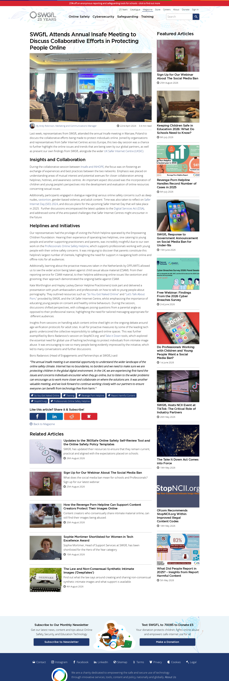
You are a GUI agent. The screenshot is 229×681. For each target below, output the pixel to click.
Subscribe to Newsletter (62, 642)
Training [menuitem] (147, 16)
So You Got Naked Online (46, 395)
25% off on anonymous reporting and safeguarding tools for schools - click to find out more (114, 3)
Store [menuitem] (157, 9)
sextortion (44, 199)
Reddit (72, 416)
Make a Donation (167, 642)
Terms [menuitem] (140, 662)
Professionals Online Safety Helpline (67, 246)
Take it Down (113, 336)
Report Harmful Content (123, 395)
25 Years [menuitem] (123, 9)
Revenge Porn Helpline (93, 395)
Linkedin (55, 416)
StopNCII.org (40, 401)
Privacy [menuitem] (157, 662)
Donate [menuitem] (185, 9)
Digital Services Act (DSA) (129, 208)
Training (70, 395)
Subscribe (89, 416)
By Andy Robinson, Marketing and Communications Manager (64, 125)
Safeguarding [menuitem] (127, 16)
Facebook (38, 416)
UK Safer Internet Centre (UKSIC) (123, 151)
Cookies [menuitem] (176, 662)
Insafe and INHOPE (92, 167)
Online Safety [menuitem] (79, 16)
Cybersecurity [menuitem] (103, 16)
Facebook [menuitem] (82, 662)
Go (196, 17)
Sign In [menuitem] (195, 9)
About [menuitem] (176, 9)
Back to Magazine (44, 424)
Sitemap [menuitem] (122, 662)
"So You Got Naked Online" (103, 294)
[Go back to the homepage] (43, 16)
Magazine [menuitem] (147, 9)
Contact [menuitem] (41, 662)
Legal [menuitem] (193, 662)
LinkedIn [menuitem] (103, 662)
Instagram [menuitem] (61, 662)
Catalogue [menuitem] (135, 9)
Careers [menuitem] (167, 9)
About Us (170, 677)
